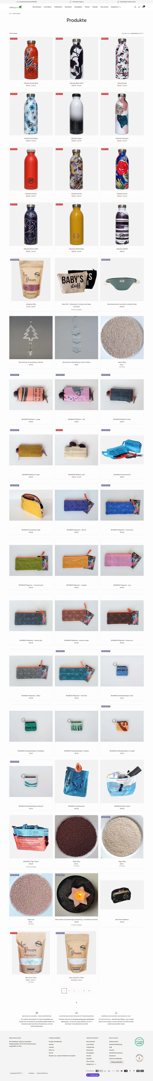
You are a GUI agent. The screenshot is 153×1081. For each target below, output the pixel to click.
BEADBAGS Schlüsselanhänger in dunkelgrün (31, 751)
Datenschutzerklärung (115, 1044)
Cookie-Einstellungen (115, 1058)
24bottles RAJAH (76, 193)
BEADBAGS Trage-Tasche (30, 861)
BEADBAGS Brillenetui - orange (31, 419)
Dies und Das (104, 7)
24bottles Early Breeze (31, 138)
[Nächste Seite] (88, 990)
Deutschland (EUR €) (15, 1073)
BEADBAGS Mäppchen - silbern (31, 695)
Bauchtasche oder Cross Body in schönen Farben (122, 304)
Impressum (112, 1056)
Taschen (87, 7)
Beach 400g (122, 362)
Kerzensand (68, 7)
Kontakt (51, 1044)
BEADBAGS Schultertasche (76, 806)
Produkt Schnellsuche (55, 1041)
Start (10, 13)
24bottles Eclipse (76, 138)
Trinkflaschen (58, 7)
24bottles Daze (122, 83)
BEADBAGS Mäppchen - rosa (122, 585)
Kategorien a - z (116, 7)
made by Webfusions (42, 1073)
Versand (51, 1047)
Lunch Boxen (47, 7)
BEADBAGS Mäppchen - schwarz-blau (31, 640)
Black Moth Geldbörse (122, 919)
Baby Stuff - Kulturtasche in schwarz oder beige (76, 304)
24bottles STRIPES (122, 249)
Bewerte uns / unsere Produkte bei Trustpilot (62, 1056)
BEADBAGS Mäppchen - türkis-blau (76, 695)
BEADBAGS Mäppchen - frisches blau (122, 530)
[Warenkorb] (143, 7)
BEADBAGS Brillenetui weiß (76, 474)
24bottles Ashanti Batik (31, 83)
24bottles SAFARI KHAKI (76, 249)
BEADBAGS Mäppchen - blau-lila (76, 530)
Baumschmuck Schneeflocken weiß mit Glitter (76, 362)
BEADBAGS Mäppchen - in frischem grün (31, 585)
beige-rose (31, 919)
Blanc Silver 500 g (31, 977)
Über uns (51, 1050)
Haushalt (95, 7)
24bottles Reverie (122, 193)
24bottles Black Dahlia (76, 83)
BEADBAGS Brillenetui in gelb (31, 474)
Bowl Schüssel (37, 7)
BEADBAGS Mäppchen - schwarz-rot (122, 640)
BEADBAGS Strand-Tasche (122, 806)
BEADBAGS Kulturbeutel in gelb (31, 530)
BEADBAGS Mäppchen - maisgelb (76, 585)
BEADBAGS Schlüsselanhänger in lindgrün (76, 751)
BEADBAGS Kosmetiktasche (122, 474)
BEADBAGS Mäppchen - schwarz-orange (76, 640)
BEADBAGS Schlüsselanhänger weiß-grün (31, 806)
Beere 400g (76, 861)
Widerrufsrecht (113, 1041)
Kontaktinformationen (115, 1053)
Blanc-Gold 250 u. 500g (76, 977)
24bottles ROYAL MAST (31, 249)
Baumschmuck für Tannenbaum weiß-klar (31, 362)
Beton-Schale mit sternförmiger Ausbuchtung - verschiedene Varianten (76, 919)
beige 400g (122, 861)
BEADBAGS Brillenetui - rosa (76, 419)
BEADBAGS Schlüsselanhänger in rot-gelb (122, 751)
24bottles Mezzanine (122, 138)
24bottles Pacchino (31, 193)
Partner (51, 1053)
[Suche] (135, 7)
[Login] (139, 7)
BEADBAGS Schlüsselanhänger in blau (122, 695)
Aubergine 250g (31, 304)
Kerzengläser (78, 7)
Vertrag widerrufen (116, 1062)
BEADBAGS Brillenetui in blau (122, 419)
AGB (110, 1047)
